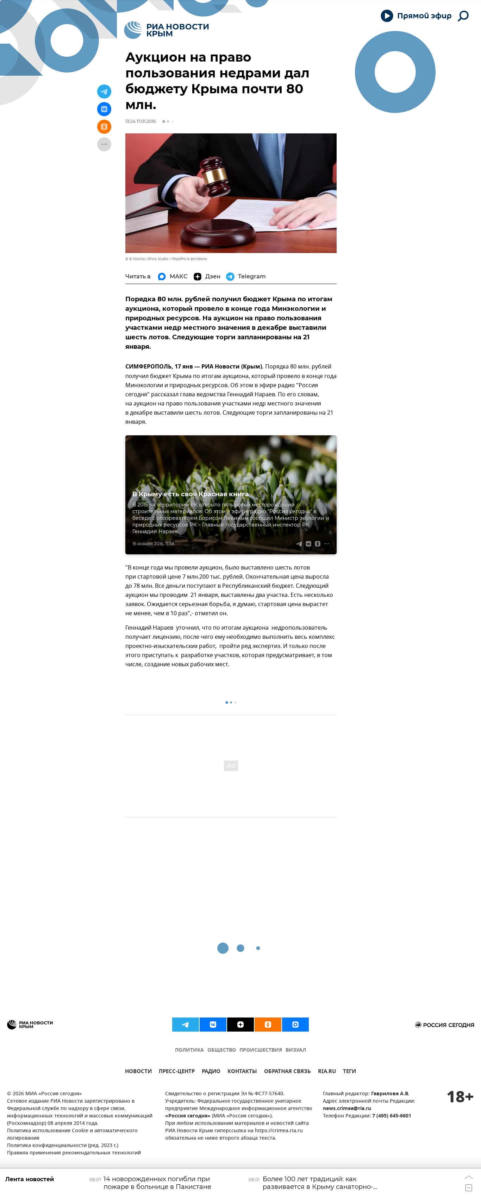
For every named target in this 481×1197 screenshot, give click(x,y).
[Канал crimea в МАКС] (295, 1025)
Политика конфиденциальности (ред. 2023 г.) (62, 1146)
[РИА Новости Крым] (166, 30)
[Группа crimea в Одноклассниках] (268, 1025)
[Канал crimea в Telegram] (185, 1025)
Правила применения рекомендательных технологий (74, 1153)
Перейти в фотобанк (189, 259)
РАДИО (211, 1072)
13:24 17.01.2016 (140, 121)
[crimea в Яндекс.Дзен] (240, 1025)
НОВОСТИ (138, 1072)
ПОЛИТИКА (189, 1050)
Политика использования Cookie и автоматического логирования (72, 1134)
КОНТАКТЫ (242, 1072)
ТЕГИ (349, 1072)
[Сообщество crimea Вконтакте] (213, 1025)
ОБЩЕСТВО (221, 1050)
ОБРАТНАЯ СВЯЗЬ (287, 1072)
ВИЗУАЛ (296, 1050)
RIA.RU (327, 1072)
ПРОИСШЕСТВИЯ (260, 1050)
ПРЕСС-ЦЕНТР (177, 1072)
